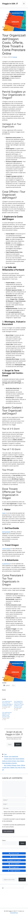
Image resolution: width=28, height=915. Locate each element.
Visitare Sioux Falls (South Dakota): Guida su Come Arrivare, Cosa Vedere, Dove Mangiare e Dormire (13, 761)
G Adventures (6, 563)
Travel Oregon (6, 548)
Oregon (6, 756)
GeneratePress (14, 912)
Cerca (4, 840)
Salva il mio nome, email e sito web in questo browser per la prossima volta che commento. (14, 813)
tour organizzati (13, 756)
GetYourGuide (6, 532)
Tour (5, 754)
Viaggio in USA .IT (10, 4)
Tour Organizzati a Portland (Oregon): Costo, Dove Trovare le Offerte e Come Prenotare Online (19, 704)
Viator (4, 513)
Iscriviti (18, 744)
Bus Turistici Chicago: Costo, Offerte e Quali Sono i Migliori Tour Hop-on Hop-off (14, 767)
